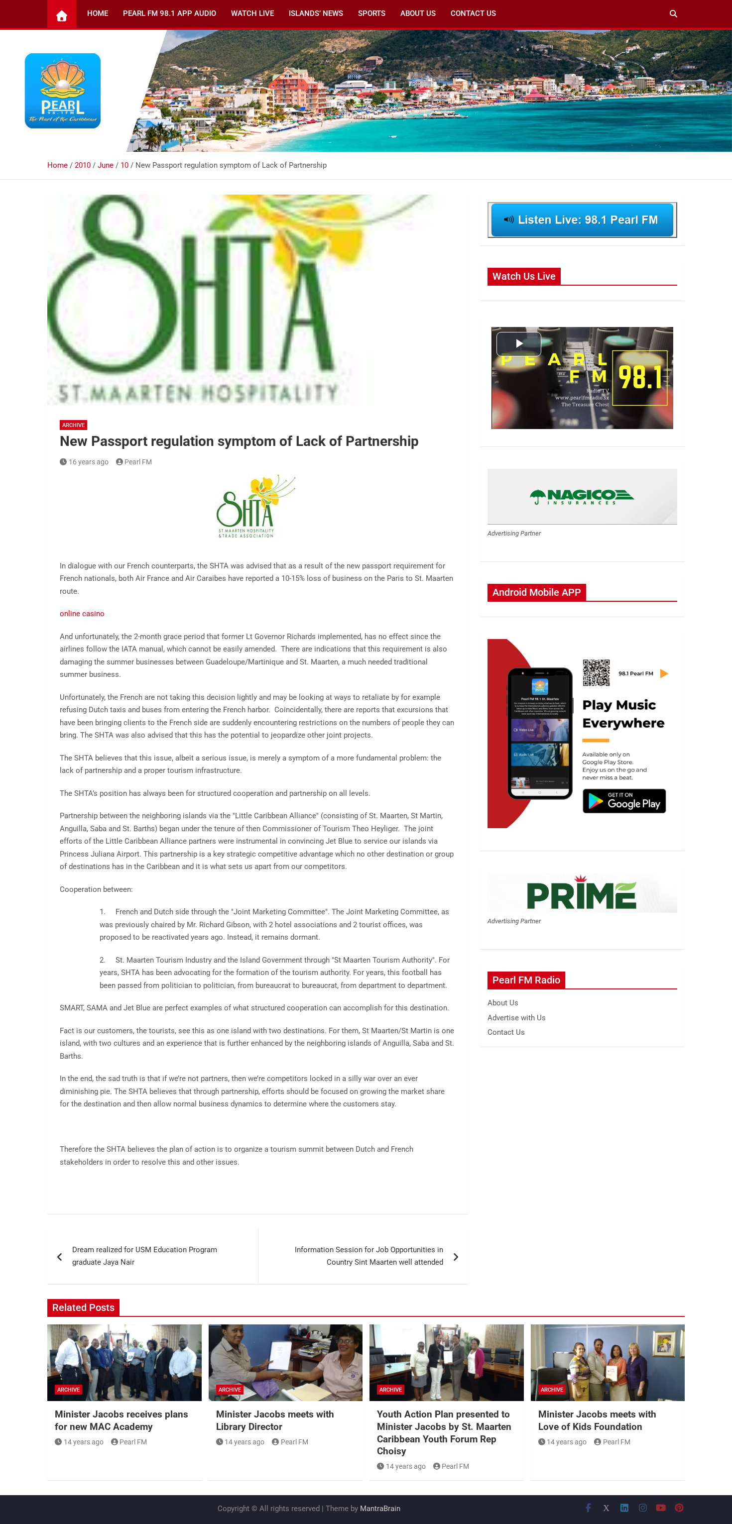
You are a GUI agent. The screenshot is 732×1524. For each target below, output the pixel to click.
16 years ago (89, 462)
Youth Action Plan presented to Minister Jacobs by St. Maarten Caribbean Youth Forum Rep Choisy (444, 1433)
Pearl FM (138, 462)
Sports (371, 13)
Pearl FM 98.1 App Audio (169, 13)
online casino (82, 613)
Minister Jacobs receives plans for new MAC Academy (121, 1420)
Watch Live (252, 13)
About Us (418, 13)
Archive (73, 425)
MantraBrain (380, 1508)
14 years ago (84, 1442)
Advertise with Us (517, 1017)
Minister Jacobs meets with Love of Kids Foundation (597, 1420)
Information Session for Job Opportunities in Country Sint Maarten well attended (369, 1256)
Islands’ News (316, 13)
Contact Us (473, 13)
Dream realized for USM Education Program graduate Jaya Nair (144, 1256)
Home (97, 13)
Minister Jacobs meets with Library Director (275, 1420)
